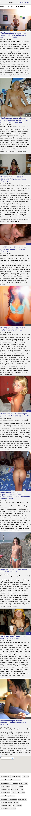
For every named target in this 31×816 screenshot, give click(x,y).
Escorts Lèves (22, 799)
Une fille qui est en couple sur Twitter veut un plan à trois (12, 329)
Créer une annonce (24, 2)
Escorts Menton (5, 793)
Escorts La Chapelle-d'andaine (9, 802)
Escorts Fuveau (5, 776)
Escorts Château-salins (18, 793)
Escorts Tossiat (5, 780)
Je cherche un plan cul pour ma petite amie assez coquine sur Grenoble (13, 249)
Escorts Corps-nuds (17, 789)
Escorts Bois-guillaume (7, 796)
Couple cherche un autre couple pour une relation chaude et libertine (15, 415)
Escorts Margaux (16, 776)
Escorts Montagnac (6, 805)
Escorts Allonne (5, 789)
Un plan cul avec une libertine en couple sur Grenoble (13, 571)
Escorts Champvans (17, 786)
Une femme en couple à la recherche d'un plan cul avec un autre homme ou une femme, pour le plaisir (15, 120)
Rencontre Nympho (7, 2)
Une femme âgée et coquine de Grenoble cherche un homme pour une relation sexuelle (14, 35)
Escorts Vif (25, 776)
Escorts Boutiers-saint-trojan (9, 783)
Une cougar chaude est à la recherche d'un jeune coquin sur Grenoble (13, 179)
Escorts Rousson (16, 780)
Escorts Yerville (5, 786)
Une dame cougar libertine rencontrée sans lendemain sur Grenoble (13, 723)
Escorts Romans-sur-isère (8, 809)
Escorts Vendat (23, 783)
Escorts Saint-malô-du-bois (8, 799)
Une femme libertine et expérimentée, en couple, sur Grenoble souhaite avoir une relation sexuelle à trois (15, 496)
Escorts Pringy (17, 805)
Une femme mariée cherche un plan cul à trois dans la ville (15, 637)
